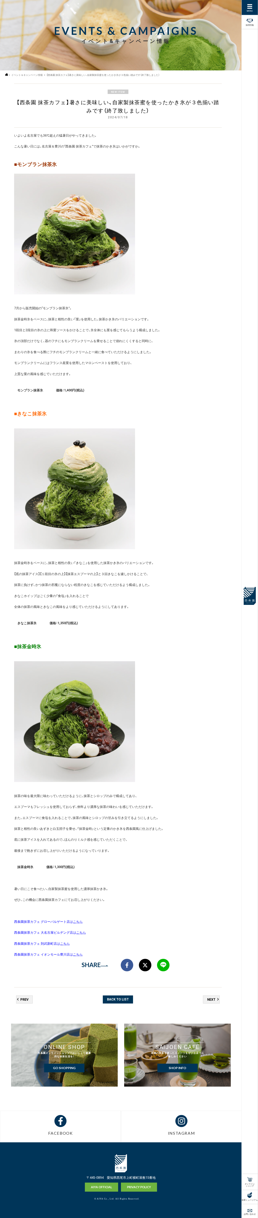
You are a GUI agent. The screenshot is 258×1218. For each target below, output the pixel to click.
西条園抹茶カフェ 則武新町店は (42, 943)
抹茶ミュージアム (250, 1199)
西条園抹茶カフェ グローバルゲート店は (48, 921)
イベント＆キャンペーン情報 (27, 75)
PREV (24, 999)
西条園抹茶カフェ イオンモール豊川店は (48, 954)
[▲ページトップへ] (232, 1208)
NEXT (211, 999)
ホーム (6, 74)
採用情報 (250, 24)
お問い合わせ (250, 1213)
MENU (250, 10)
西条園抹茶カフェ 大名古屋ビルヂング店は (50, 932)
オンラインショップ (250, 1184)
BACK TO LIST (118, 999)
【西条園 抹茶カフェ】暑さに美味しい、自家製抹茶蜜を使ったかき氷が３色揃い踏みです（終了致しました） (103, 75)
